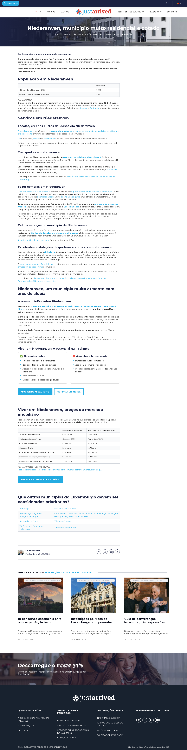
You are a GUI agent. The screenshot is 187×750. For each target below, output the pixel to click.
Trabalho (154, 12)
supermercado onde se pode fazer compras (92, 191)
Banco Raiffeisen (71, 207)
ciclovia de (50, 252)
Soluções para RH (67, 738)
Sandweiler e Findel (28, 521)
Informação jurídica (108, 718)
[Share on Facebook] (99, 551)
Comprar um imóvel (68, 392)
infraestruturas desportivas (30, 267)
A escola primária (26, 131)
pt (181, 3)
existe (36, 138)
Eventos (65, 12)
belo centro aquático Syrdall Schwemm (39, 264)
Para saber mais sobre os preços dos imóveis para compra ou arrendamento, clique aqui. (60, 470)
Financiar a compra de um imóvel (40, 479)
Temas (35, 12)
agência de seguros (70, 197)
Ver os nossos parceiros (71, 725)
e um (63, 131)
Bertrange (94, 108)
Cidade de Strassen (63, 521)
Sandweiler (112, 169)
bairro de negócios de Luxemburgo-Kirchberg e (57, 306)
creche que (49, 138)
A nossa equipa (26, 725)
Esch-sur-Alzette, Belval (65, 508)
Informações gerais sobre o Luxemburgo (110, 35)
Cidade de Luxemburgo (65, 527)
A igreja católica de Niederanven (33, 240)
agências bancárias (46, 197)
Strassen (83, 108)
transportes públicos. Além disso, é (82, 157)
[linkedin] (151, 720)
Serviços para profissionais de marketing (73, 731)
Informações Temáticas (75, 35)
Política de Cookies (107, 730)
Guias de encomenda (68, 720)
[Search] (167, 3)
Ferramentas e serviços (129, 12)
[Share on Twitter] (105, 551)
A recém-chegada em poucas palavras (33, 719)
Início (57, 35)
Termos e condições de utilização (110, 724)
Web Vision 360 (163, 747)
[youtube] (157, 720)
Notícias (51, 12)
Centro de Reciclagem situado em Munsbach (55, 233)
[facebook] (144, 720)
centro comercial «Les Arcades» (35, 191)
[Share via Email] (111, 551)
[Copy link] (117, 551)
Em (19, 138)
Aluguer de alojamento (35, 392)
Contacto (172, 12)
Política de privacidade (110, 735)
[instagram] (138, 720)
